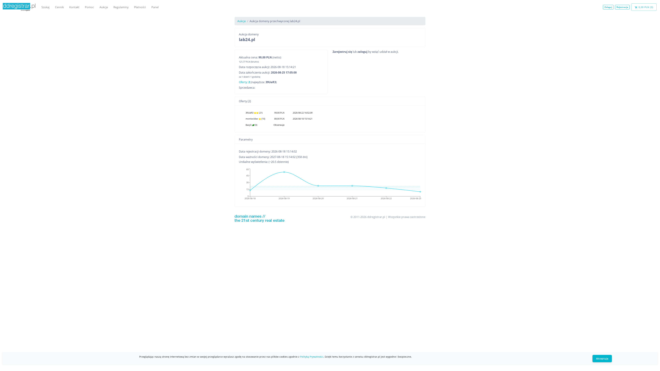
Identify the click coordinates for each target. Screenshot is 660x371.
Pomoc (89, 7)
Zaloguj (608, 7)
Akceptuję (602, 358)
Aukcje (104, 7)
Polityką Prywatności (311, 356)
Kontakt (74, 7)
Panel (155, 7)
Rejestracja (622, 7)
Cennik (59, 7)
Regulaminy (121, 7)
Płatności (140, 7)
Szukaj (45, 7)
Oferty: (244, 82)
